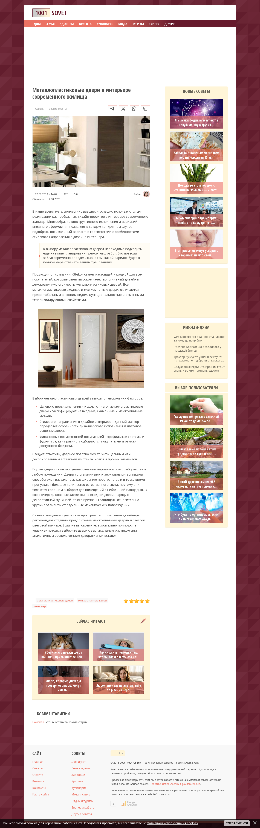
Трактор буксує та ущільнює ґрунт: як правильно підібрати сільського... (199, 359)
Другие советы (81, 814)
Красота (77, 781)
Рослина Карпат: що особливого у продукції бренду (197, 348)
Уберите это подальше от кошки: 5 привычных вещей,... (63, 654)
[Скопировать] (145, 108)
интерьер (39, 606)
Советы (37, 768)
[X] (123, 108)
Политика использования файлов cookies (175, 784)
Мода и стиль (80, 794)
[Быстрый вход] (222, 13)
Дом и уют (78, 762)
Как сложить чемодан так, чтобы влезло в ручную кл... (118, 654)
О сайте (37, 775)
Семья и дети (80, 768)
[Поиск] (212, 13)
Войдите (38, 722)
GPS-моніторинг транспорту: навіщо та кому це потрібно (199, 338)
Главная (37, 762)
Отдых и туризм (82, 801)
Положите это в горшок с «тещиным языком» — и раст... (196, 187)
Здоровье (78, 775)
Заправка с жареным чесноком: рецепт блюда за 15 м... (196, 155)
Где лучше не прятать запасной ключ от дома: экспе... (196, 418)
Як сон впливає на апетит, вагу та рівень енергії (118, 687)
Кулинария (78, 788)
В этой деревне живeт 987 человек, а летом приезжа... (196, 484)
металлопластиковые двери (55, 600)
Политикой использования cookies (172, 823)
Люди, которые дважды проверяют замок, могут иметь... (63, 685)
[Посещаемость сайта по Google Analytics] (129, 803)
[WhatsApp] (134, 108)
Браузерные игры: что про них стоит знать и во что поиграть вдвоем (199, 368)
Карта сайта (40, 794)
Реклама (38, 781)
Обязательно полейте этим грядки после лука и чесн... (196, 451)
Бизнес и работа (82, 807)
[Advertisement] (130, 55)
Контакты (39, 788)
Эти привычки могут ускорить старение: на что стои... (196, 252)
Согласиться (237, 823)
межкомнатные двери (92, 600)
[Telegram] (112, 108)
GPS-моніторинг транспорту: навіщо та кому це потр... (196, 220)
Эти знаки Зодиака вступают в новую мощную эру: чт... (196, 122)
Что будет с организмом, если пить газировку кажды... (196, 516)
